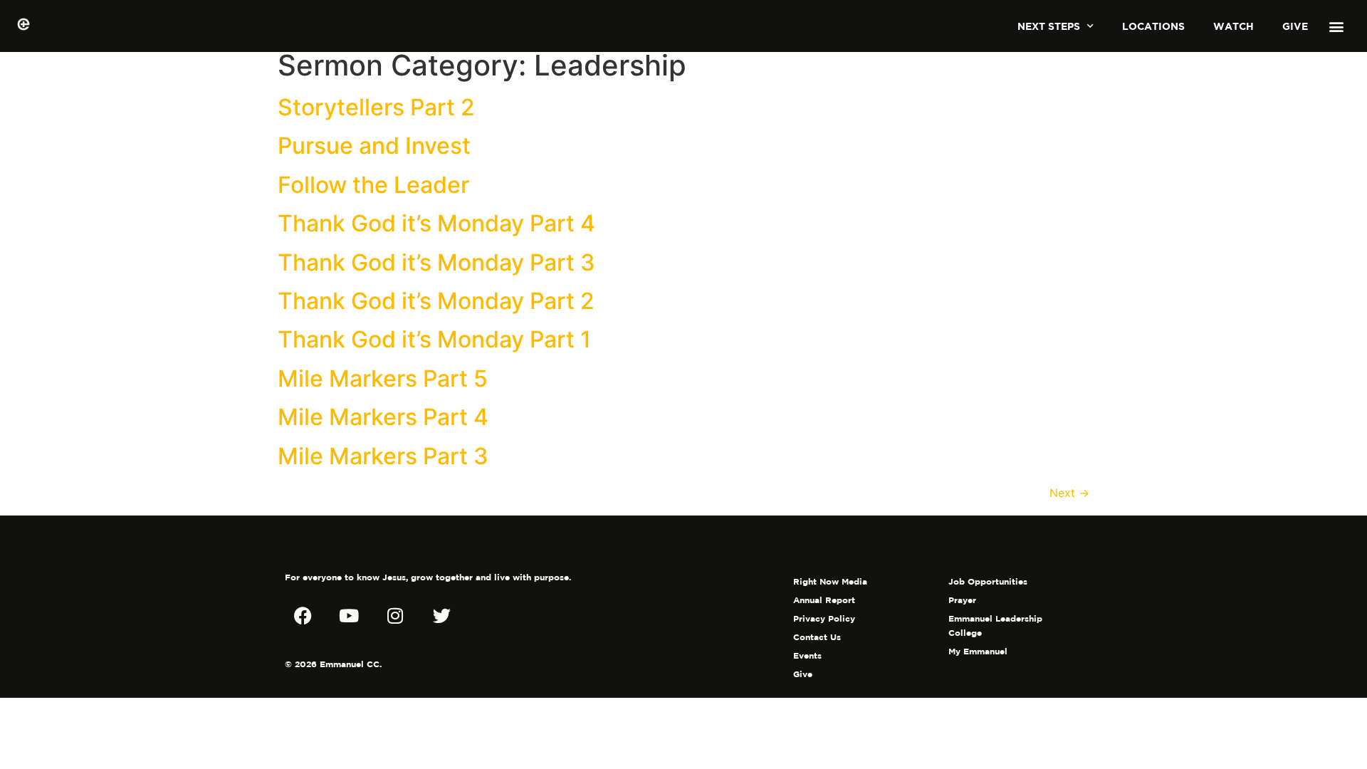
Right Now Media (830, 581)
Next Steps (1048, 26)
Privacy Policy (824, 618)
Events (807, 655)
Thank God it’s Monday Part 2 (436, 301)
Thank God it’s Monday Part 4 (436, 223)
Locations (1153, 26)
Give (1295, 26)
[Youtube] (349, 616)
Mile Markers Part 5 (383, 378)
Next (1069, 493)
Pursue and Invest (374, 145)
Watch (1233, 26)
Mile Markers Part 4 (383, 417)
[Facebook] (302, 616)
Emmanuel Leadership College (995, 625)
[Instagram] (395, 616)
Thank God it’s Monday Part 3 (436, 262)
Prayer (962, 600)
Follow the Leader (373, 185)
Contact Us (817, 637)
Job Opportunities (987, 581)
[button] (1336, 26)
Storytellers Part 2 (376, 107)
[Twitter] (441, 616)
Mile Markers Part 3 (383, 456)
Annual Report (824, 600)
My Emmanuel (977, 651)
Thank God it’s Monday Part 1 (434, 339)
